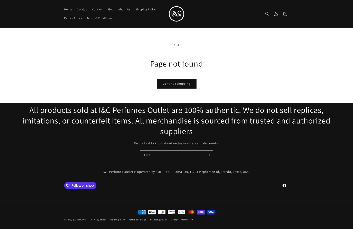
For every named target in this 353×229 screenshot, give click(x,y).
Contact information (182, 219)
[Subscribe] (208, 155)
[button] (267, 13)
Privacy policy (98, 219)
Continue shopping (176, 84)
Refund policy (117, 219)
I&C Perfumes (80, 219)
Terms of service (137, 219)
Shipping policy (158, 219)
